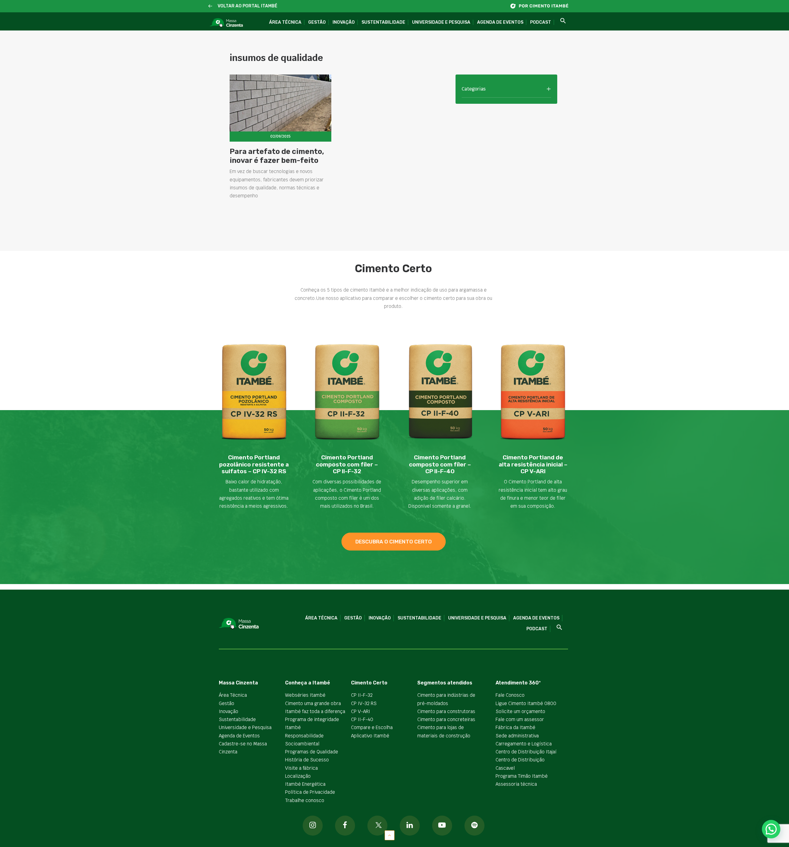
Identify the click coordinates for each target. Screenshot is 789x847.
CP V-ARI (360, 711)
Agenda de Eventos (500, 22)
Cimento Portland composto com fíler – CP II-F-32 (347, 464)
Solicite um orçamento (520, 711)
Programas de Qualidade (311, 752)
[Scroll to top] (389, 835)
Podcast (540, 22)
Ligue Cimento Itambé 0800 (526, 703)
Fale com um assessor (520, 719)
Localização (298, 776)
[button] (210, 6)
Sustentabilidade (383, 22)
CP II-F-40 (362, 719)
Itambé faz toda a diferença (315, 711)
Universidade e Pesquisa (441, 22)
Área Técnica (285, 22)
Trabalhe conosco (304, 800)
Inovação (344, 22)
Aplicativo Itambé (370, 736)
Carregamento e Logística (524, 744)
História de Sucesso (307, 760)
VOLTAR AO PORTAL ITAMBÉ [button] (247, 6)
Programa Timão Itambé (522, 776)
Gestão (317, 22)
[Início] (542, 6)
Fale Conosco (510, 695)
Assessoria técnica (516, 784)
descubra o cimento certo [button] (393, 541)
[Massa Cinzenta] (226, 23)
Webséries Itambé (305, 695)
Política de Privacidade (310, 792)
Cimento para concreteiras (446, 719)
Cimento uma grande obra (313, 703)
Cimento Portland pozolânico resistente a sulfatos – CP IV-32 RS (254, 464)
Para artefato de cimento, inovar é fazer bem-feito (277, 156)
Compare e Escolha (372, 727)
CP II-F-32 (362, 695)
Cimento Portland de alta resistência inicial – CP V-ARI (533, 464)
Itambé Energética (305, 784)
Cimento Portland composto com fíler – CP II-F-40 (440, 464)
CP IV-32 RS (364, 703)
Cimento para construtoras (446, 711)
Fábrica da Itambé (515, 727)
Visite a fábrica (301, 768)
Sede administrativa (517, 736)
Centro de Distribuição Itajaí (526, 752)
